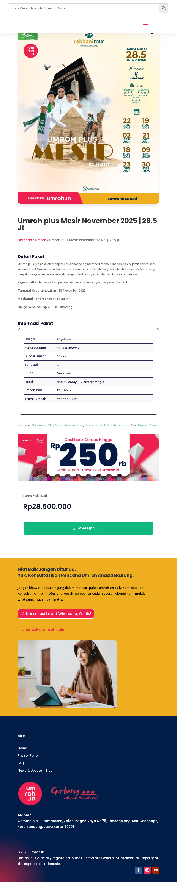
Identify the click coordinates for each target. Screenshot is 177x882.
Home (22, 748)
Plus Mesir (55, 425)
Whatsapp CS (88, 528)
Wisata (122, 425)
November (39, 425)
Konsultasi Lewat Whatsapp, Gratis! (58, 613)
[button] (152, 33)
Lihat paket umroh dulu (43, 629)
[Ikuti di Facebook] (138, 870)
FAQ (21, 763)
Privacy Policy (28, 755)
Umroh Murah (106, 425)
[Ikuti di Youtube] (155, 870)
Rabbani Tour (73, 425)
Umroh (40, 240)
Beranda (25, 240)
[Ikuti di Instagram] (147, 870)
